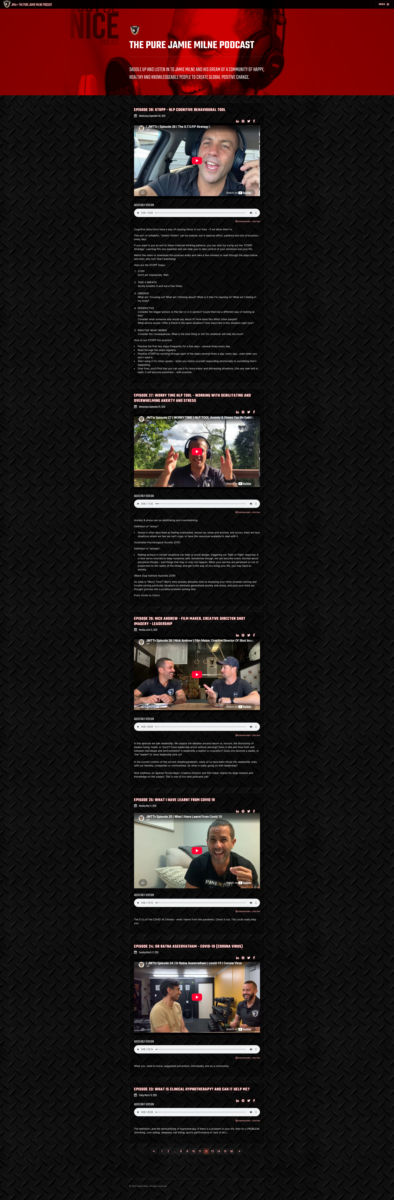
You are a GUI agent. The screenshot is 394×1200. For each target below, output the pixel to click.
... (174, 1151)
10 (193, 1151)
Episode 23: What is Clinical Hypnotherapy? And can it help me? (192, 1089)
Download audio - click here (248, 221)
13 (212, 1151)
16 (231, 1151)
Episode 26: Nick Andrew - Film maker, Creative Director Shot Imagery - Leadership (189, 621)
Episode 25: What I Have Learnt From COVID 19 (174, 800)
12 (206, 1151)
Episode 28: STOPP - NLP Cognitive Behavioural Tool (180, 110)
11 (200, 1151)
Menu (382, 4)
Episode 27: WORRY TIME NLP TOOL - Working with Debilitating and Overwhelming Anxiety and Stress (192, 398)
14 (218, 1151)
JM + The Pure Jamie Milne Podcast (31, 5)
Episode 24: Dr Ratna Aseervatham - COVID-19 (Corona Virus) (188, 946)
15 (225, 1151)
